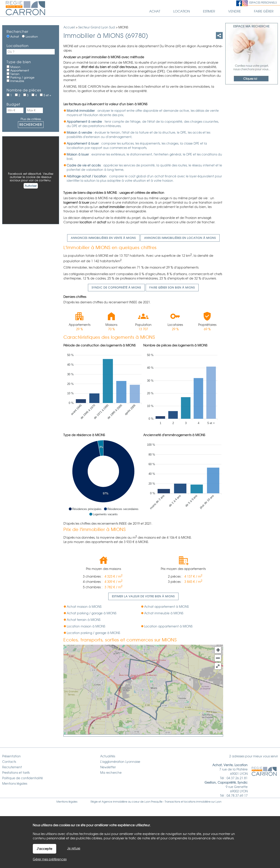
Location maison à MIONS (86, 626)
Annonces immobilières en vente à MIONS (103, 237)
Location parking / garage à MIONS (93, 633)
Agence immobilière (114, 801)
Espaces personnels (263, 2)
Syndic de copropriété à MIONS (116, 287)
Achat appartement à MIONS (166, 606)
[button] (85, 509)
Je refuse (73, 848)
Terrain (14, 74)
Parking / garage (21, 77)
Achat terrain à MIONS (83, 620)
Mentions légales (66, 801)
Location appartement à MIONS (168, 626)
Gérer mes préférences (49, 859)
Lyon (218, 801)
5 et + (47, 95)
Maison (14, 67)
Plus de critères (31, 119)
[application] (103, 388)
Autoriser (31, 185)
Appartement (19, 70)
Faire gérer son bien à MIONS (172, 287)
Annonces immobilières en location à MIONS (180, 237)
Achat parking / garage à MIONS (91, 613)
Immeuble (16, 81)
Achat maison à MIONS (84, 606)
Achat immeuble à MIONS (163, 613)
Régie (94, 801)
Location (31, 36)
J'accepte (44, 849)
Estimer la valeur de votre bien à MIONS (143, 596)
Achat (14, 36)
